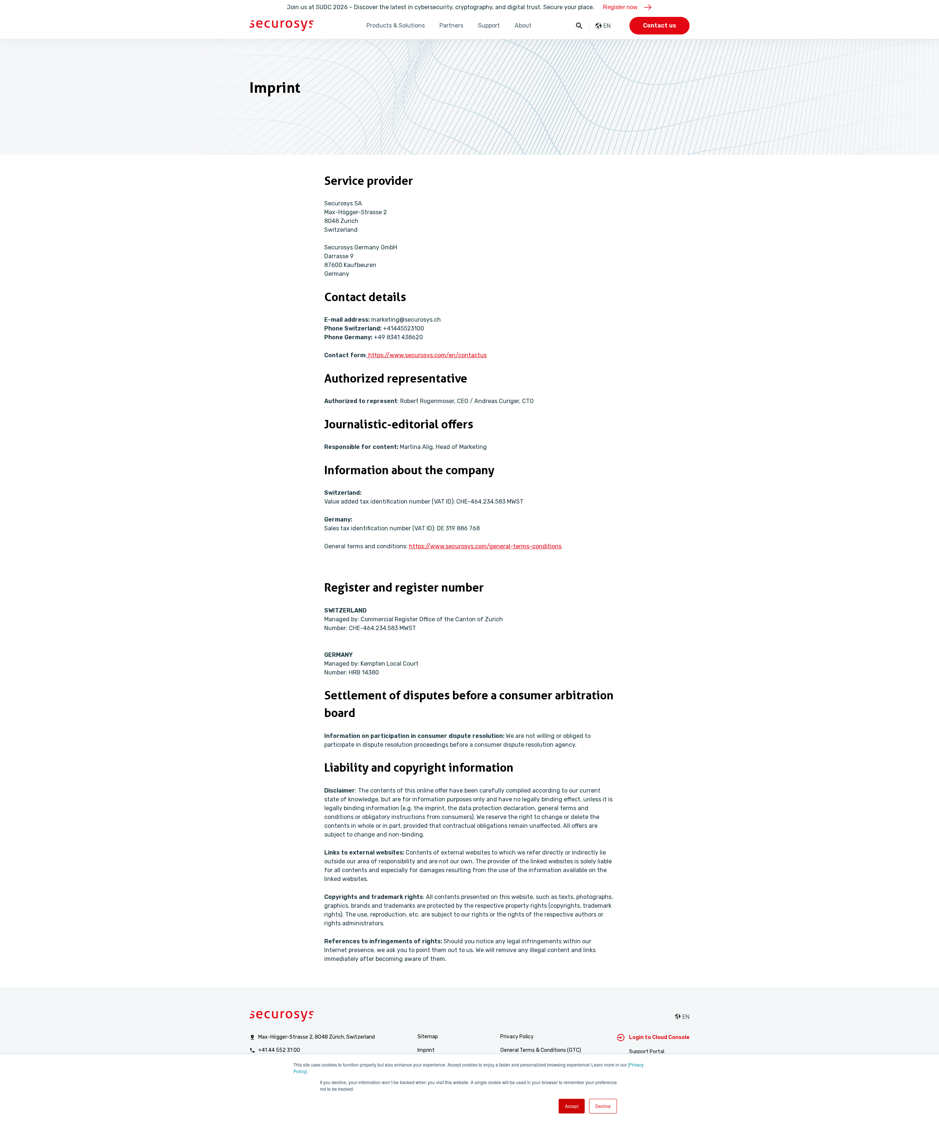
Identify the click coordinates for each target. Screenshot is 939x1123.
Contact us (659, 25)
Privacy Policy (517, 1037)
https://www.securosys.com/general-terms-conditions (485, 546)
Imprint (426, 1050)
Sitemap (427, 1037)
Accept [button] (571, 1106)
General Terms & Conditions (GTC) (540, 1050)
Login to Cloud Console (659, 1037)
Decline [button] (603, 1106)
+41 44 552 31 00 (279, 1050)
